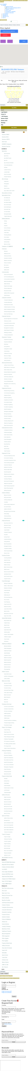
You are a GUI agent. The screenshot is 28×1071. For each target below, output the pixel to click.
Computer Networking (8, 302)
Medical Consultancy (7, 657)
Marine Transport (7, 846)
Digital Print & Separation (8, 757)
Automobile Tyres (7, 209)
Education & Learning (6, 912)
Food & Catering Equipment (9, 462)
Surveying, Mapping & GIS (8, 420)
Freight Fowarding (7, 843)
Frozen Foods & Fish (7, 604)
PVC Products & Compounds (9, 741)
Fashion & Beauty (6, 492)
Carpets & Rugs (7, 622)
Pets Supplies (5, 940)
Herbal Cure (4, 921)
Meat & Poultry (6, 611)
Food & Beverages (6, 581)
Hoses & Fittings (7, 729)
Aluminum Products (7, 683)
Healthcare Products (6, 931)
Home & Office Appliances (8, 381)
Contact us (14, 96)
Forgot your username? (7, 992)
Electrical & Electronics (7, 362)
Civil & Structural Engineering (9, 393)
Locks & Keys (6, 232)
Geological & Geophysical (8, 411)
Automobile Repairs (7, 207)
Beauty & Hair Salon (7, 495)
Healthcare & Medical (6, 643)
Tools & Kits (4, 957)
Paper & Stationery (7, 769)
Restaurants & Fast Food (8, 613)
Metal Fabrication (7, 697)
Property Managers (7, 792)
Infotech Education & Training (9, 306)
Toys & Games (6, 639)
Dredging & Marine (7, 395)
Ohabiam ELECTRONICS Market (8, 879)
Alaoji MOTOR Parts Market (8, 864)
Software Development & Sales (9, 311)
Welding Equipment (7, 490)
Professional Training (8, 353)
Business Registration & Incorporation (11, 318)
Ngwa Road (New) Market (7, 876)
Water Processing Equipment (9, 485)
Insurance (6, 534)
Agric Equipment (7, 153)
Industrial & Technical (8, 464)
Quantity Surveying (7, 418)
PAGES (14, 0)
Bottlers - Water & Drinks (8, 585)
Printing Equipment (7, 771)
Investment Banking (7, 539)
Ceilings (5, 220)
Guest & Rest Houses (7, 673)
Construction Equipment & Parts (10, 460)
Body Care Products (7, 497)
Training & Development (8, 334)
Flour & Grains (6, 599)
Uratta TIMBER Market (6, 883)
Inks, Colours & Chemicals (9, 764)
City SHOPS (4, 869)
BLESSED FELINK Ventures (12, 69)
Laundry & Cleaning (6, 926)
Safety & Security (6, 794)
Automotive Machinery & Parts (9, 455)
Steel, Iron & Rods (7, 244)
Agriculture (4, 151)
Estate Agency (6, 783)
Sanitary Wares (6, 241)
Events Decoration (7, 437)
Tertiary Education (7, 360)
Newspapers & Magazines (8, 766)
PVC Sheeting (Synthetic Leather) (9, 743)
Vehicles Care (5, 960)
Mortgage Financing (7, 546)
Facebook (10, 87)
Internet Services (7, 295)
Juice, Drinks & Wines (8, 608)
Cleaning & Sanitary (7, 255)
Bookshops (6, 344)
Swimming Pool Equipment (9, 481)
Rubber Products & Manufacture (9, 748)
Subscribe (13, 94)
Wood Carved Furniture (8, 576)
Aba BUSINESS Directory (7, 857)
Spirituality (4, 952)
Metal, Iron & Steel (6, 681)
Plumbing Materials (7, 234)
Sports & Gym (5, 955)
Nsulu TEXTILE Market (7, 881)
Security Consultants (7, 801)
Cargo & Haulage (7, 836)
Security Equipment (7, 804)
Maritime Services (7, 848)
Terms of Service (8, 1024)
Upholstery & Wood (7, 574)
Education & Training (6, 337)
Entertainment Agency (8, 432)
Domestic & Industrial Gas (8, 708)
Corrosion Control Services (9, 706)
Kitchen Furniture (7, 564)
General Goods (6, 625)
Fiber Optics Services (7, 290)
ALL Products (5, 967)
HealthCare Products (7, 650)
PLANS (2, 1)
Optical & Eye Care (7, 664)
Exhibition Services (7, 441)
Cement (5, 223)
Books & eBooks (5, 898)
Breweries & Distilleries (8, 588)
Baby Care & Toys (6, 893)
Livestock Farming (7, 169)
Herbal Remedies (7, 653)
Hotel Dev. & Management (8, 676)
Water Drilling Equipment (8, 488)
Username (4, 1005)
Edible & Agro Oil (7, 595)
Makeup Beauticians (7, 518)
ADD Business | (7, 978)
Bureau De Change (7, 527)
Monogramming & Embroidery (9, 511)
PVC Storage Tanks (7, 746)
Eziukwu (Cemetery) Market (8, 867)
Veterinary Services (7, 666)
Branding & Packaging (8, 755)
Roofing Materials (7, 239)
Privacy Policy (16, 93)
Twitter (14, 87)
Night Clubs (6, 446)
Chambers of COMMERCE (7, 246)
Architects (5, 778)
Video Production (7, 451)
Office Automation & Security (9, 474)
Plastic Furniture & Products (9, 734)
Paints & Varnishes (7, 262)
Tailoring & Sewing (7, 516)
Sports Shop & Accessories (8, 827)
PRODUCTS (6, 16)
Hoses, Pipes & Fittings (8, 692)
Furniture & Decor (6, 914)
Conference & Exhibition (8, 430)
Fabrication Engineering (8, 404)
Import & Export (7, 627)
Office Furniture (6, 569)
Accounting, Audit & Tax (8, 523)
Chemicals (4, 249)
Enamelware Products (8, 685)
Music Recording (7, 444)
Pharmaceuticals (7, 669)
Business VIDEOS (9, 9)
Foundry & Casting (7, 687)
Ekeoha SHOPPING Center (7, 874)
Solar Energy (6, 385)
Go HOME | (19, 88)
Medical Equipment (7, 660)
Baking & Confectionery (8, 583)
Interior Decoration (7, 562)
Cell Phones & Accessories (8, 376)
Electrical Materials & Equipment (10, 372)
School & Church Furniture (8, 571)
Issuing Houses (7, 536)
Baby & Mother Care (7, 620)
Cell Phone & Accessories (7, 902)
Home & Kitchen (5, 924)
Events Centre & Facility (8, 434)
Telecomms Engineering (8, 423)
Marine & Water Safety (8, 469)
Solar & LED (4, 950)
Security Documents (7, 773)
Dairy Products (6, 592)
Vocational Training (7, 358)
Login (2, 973)
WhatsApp (6, 0)
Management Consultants (9, 327)
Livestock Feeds (7, 172)
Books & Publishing (7, 753)
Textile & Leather (7, 632)
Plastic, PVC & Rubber (7, 727)
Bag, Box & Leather (6, 900)
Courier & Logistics (7, 841)
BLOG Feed (8, 10)
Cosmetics (6, 502)
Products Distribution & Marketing (10, 720)
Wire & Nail (6, 701)
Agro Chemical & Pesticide (8, 162)
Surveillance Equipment (8, 811)
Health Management (7, 648)
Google (14, 88)
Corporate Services (6, 316)
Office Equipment (5, 936)
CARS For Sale (5, 964)
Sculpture (5, 186)
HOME (4, 5)
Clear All (5, 35)
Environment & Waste (8, 402)
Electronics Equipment (8, 374)
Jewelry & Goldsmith (7, 509)
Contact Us (3, 114)
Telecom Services (7, 283)
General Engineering (7, 409)
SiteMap (9, 97)
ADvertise (8, 94)
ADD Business (20, 0)
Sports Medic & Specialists (8, 829)
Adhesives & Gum (7, 253)
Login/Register (4, 112)
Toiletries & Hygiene (7, 636)
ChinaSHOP (18, 97)
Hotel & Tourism (5, 671)
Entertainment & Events (7, 427)
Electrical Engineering (8, 397)
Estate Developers (7, 785)
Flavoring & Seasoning (8, 597)
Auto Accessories (7, 197)
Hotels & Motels (7, 678)
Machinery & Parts (6, 929)
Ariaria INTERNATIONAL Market (8, 862)
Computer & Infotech (6, 297)
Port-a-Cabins (6, 237)
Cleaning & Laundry (7, 320)
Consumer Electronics (7, 909)
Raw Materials (6, 267)
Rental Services (6, 448)
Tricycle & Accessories (8, 216)
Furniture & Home (6, 555)
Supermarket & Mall (7, 629)
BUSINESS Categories (10, 11)
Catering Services (7, 590)
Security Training (7, 813)
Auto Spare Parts (7, 200)
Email (3, 1019)
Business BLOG (4, 120)
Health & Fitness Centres (8, 818)
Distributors (6, 641)
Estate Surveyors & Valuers (9, 787)
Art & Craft (4, 890)
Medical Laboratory (7, 662)
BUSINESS (5, 14)
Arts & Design (5, 179)
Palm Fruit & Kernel (7, 174)
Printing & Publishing (6, 750)
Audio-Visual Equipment (8, 274)
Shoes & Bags (6, 513)
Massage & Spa (7, 820)
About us (9, 96)
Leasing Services (7, 541)
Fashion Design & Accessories (9, 504)
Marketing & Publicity (8, 332)
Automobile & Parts (6, 195)
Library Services (6, 351)
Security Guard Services (8, 808)
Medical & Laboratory (8, 260)
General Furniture (7, 560)
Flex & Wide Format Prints (8, 760)
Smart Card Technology (8, 313)
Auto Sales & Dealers (7, 202)
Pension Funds (6, 553)
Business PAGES (9, 6)
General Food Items (7, 606)
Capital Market (6, 529)
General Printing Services (8, 762)
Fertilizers (5, 167)
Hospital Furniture (7, 578)
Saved (23, 41)
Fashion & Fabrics (6, 905)
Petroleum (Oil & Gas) (6, 704)
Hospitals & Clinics (7, 655)
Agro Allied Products (7, 158)
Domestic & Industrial (8, 258)
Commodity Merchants (8, 165)
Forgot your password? (7, 991)
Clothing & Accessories (8, 499)
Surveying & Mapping (8, 478)
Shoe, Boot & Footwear (7, 948)
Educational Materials (8, 341)
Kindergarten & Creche (8, 348)
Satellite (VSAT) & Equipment (9, 293)
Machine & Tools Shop (8, 467)
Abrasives (6, 251)
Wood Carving (6, 188)
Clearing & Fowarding (8, 839)
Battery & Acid (6, 269)
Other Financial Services (9, 31)
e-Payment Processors (8, 532)
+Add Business (3, 20)
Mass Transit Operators (8, 850)
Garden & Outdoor (6, 917)
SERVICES (7, 92)
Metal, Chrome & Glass (8, 567)
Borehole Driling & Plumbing (9, 390)
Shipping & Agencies (7, 852)
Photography (6, 183)
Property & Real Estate (7, 776)
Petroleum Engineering (8, 416)
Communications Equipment (9, 279)
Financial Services (6, 520)
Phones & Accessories (8, 288)
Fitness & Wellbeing (6, 919)
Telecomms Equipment (8, 483)
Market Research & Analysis (9, 330)
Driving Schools (7, 346)
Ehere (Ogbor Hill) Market (7, 871)
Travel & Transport (6, 834)
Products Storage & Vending (9, 722)
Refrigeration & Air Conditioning (9, 383)
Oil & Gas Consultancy (8, 711)
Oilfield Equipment (7, 713)
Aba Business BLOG (14, 82)
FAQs (10, 0)
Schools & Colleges (7, 355)
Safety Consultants (7, 797)
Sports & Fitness (5, 815)
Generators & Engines (8, 379)
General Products (7, 230)
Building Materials (6, 218)
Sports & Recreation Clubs (8, 822)
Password (4, 1013)
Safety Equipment (7, 799)
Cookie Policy (9, 93)
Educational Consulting (8, 339)
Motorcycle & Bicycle (7, 213)
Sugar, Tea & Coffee (7, 615)
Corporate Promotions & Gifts (9, 323)
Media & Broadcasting (8, 281)
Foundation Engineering (8, 406)
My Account (19, 94)
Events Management (7, 439)
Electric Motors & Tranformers (9, 367)
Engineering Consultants (8, 399)
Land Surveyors (7, 790)
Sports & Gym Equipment (8, 825)
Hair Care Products (7, 506)
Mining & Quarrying (7, 413)
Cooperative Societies (8, 548)
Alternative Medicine (7, 646)
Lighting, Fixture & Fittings (9, 365)
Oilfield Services (6, 718)
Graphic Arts (6, 181)
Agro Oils (5, 160)
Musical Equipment (7, 471)
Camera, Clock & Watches (8, 634)
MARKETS (5, 15)
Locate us (19, 96)
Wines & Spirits (5, 962)
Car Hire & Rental (7, 211)
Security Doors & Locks (8, 806)
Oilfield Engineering (7, 715)
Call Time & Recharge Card (9, 276)
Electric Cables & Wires (8, 369)
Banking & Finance (7, 525)
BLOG (25, 0)
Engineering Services (6, 388)
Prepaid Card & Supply (8, 286)
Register (6, 973)
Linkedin (18, 87)
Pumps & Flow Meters (8, 476)
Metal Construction (7, 694)
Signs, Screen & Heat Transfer (9, 190)
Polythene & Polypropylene (8, 739)
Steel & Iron (6, 699)
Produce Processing (7, 176)
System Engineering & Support (9, 309)
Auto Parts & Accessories (7, 888)
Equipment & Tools (6, 453)
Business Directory (9, 12)
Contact (1, 0)
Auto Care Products (7, 204)
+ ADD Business (4, 116)
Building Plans (6, 780)
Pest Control (6, 265)
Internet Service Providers (8, 304)
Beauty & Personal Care (7, 895)
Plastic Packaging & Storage (9, 736)
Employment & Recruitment (9, 325)
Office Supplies (5, 938)
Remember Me (5, 989)
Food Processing (7, 601)
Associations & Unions (7, 193)
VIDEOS (17, 92)
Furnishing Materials (7, 557)
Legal (21, 93)
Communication (5, 272)
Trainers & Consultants (8, 832)
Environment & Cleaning (8, 458)
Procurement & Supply (8, 725)
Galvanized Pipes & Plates (8, 690)
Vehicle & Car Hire (7, 855)
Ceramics (5, 225)
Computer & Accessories (8, 300)
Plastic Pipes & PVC (7, 732)
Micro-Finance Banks (7, 543)
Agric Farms (6, 155)
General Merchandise (6, 618)
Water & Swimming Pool (8, 425)
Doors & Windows (7, 227)
